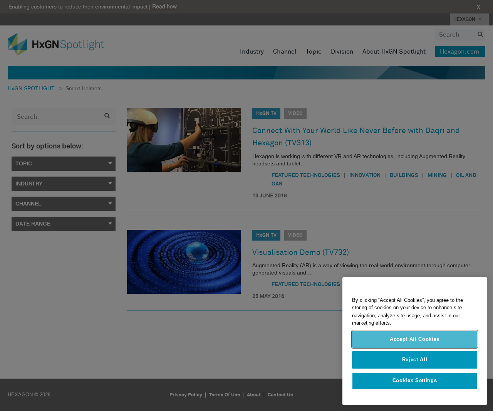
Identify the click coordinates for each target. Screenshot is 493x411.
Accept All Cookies (414, 339)
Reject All (415, 360)
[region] (414, 341)
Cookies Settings (414, 381)
